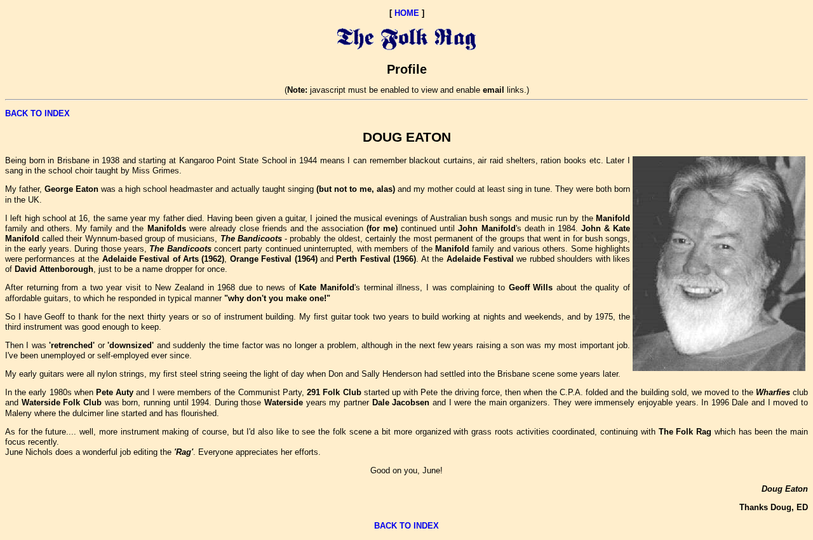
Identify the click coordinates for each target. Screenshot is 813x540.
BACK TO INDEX (37, 113)
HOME (406, 13)
